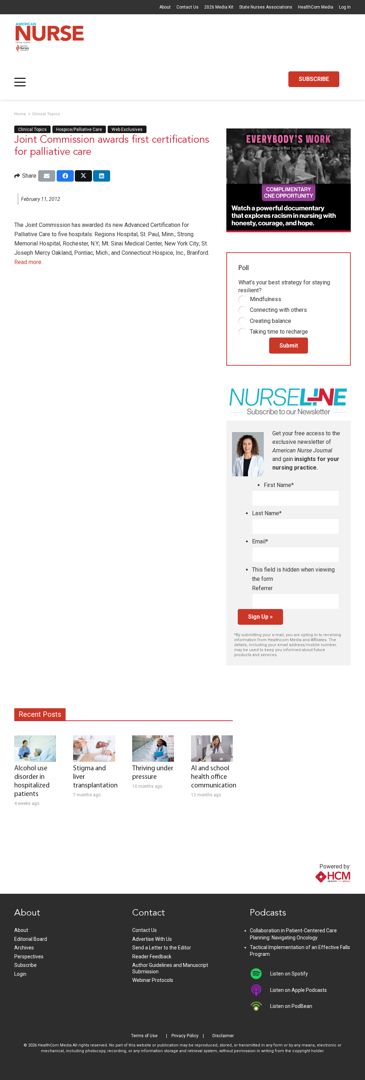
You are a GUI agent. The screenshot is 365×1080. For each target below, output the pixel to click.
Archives (24, 947)
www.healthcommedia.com (317, 889)
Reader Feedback (151, 956)
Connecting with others (278, 309)
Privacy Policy (185, 1035)
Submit (288, 345)
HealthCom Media (315, 7)
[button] (20, 82)
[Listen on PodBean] (260, 1006)
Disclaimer (223, 1035)
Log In (345, 7)
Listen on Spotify (289, 974)
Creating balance (270, 321)
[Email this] (46, 176)
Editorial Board (30, 939)
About (165, 7)
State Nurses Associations (265, 7)
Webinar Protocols (152, 980)
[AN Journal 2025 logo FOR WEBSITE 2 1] (49, 39)
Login (20, 974)
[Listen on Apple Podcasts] (260, 990)
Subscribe (25, 965)
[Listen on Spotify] (260, 973)
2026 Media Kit (218, 7)
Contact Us (187, 7)
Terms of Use (144, 1035)
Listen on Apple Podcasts (298, 990)
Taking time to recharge (279, 331)
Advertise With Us (152, 939)
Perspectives (28, 956)
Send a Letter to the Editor (161, 947)
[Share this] (65, 176)
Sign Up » (260, 616)
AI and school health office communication (213, 777)
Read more (27, 262)
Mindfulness (265, 299)
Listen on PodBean (291, 1006)
